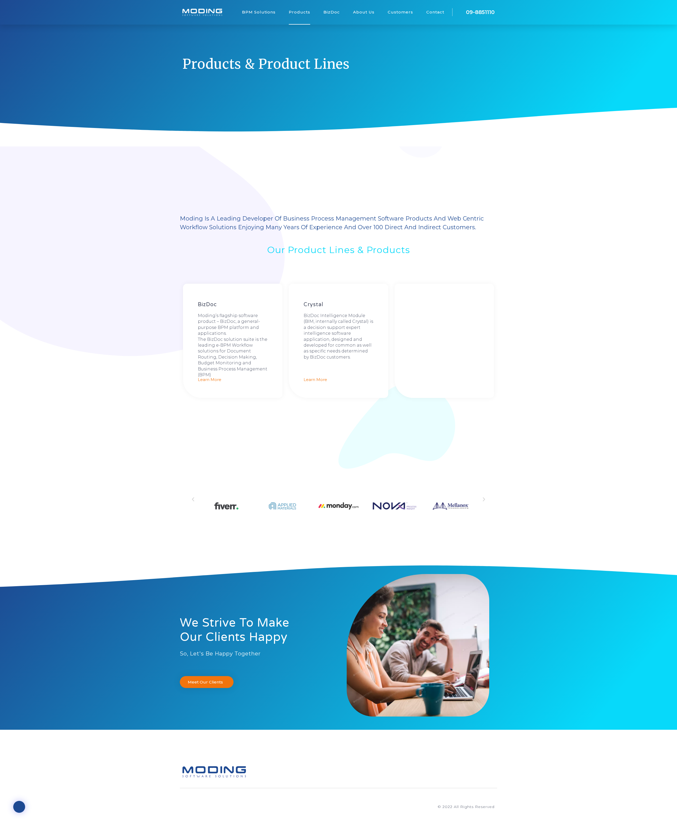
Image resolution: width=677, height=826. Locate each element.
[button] (193, 499)
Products (299, 12)
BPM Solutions (259, 12)
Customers (400, 12)
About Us (363, 12)
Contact (435, 12)
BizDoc (331, 12)
